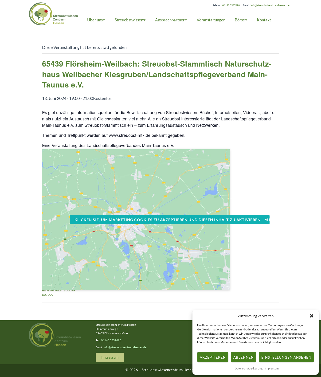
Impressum (272, 368)
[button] (311, 316)
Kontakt (264, 19)
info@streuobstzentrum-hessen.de (270, 5)
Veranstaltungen (211, 19)
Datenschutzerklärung (248, 368)
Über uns (95, 19)
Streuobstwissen (129, 19)
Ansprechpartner (170, 19)
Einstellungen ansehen (286, 357)
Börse (240, 19)
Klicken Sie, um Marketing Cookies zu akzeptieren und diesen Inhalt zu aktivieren (167, 219)
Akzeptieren (213, 357)
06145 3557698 (231, 5)
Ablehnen (243, 357)
